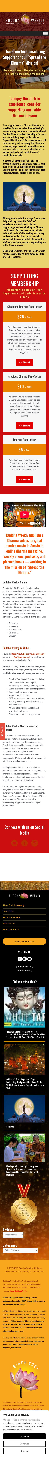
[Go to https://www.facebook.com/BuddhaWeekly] (19, 959)
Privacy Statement (11, 917)
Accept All (24, 1436)
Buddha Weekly (25, 1314)
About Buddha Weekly (13, 905)
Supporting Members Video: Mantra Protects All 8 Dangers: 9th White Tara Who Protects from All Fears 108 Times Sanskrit (25, 1034)
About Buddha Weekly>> (19, 1291)
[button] (24, 362)
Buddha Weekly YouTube (16, 648)
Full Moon (9, 1126)
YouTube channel (22, 657)
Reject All (24, 1451)
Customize (24, 1444)
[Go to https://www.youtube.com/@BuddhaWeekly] (29, 959)
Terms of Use (9, 923)
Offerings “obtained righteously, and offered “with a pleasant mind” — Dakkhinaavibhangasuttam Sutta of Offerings (21, 1170)
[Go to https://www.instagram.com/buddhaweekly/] (24, 959)
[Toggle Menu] (45, 33)
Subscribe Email (11, 929)
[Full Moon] (24, 1108)
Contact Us (8, 911)
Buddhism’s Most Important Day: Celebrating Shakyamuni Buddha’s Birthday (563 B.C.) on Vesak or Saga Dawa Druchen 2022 (25, 1084)
